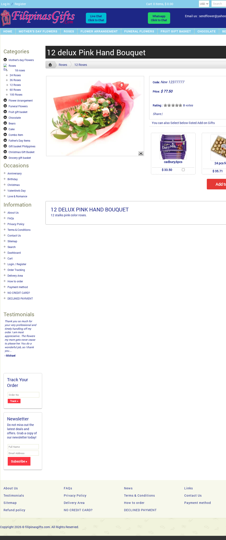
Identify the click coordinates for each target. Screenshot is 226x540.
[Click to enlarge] (173, 147)
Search (12, 247)
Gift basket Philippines (22, 146)
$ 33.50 (167, 170)
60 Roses (15, 89)
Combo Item (16, 135)
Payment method (18, 287)
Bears (12, 123)
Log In (5, 4)
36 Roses (15, 80)
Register (20, 4)
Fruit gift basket (176, 31)
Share (157, 114)
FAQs (11, 218)
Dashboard (14, 252)
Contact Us (14, 235)
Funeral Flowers (139, 31)
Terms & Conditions (19, 229)
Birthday (13, 179)
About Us (13, 212)
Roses (69, 31)
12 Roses (15, 85)
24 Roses (15, 75)
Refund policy (14, 495)
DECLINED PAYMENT (20, 298)
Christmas (14, 185)
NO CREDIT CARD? (19, 292)
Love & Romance (17, 196)
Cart (10, 258)
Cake (12, 129)
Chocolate (207, 31)
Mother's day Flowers (38, 31)
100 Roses (16, 94)
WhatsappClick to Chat (159, 18)
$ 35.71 (218, 171)
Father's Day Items (19, 140)
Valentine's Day (17, 190)
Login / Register (17, 264)
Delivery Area (15, 275)
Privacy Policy (16, 224)
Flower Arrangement (99, 31)
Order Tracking (16, 270)
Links (188, 473)
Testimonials (14, 481)
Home (7, 31)
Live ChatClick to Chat (96, 18)
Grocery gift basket (20, 157)
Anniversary (15, 173)
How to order (15, 281)
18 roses (20, 70)
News (128, 473)
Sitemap (12, 241)
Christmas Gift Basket (21, 152)
